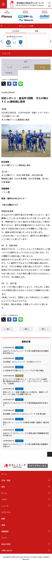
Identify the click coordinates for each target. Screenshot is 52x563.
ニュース (4, 506)
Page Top (49, 454)
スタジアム (5, 512)
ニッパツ (20, 46)
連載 (3, 525)
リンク (4, 537)
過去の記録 (5, 544)
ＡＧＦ (14, 38)
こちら (4, 192)
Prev (1, 41)
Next (50, 41)
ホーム (4, 474)
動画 (3, 518)
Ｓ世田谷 (8, 46)
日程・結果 (5, 480)
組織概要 (5, 531)
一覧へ (26, 329)
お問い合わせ (6, 550)
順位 (3, 486)
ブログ (4, 499)
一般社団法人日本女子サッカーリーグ (29, 4)
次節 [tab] (36, 31)
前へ (8, 329)
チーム (4, 493)
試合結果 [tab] (15, 31)
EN (49, 6)
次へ (43, 329)
